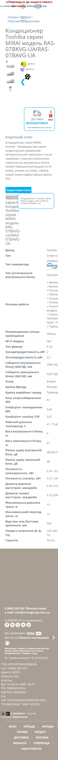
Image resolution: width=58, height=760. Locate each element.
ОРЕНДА (29, 726)
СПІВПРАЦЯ (41, 743)
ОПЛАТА (22, 732)
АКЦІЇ (12, 726)
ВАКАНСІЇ (19, 743)
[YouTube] (28, 624)
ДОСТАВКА (21, 737)
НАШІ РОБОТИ (31, 749)
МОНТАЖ (42, 737)
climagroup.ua (36, 6)
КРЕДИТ (40, 732)
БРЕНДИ (48, 726)
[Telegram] (23, 624)
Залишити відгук (17, 196)
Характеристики (18, 190)
